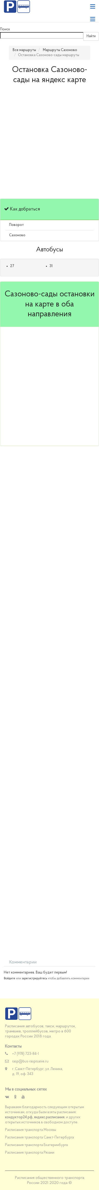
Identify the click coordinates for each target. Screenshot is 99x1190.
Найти (91, 36)
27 (12, 266)
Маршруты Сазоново (60, 50)
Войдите (9, 978)
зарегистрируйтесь (34, 978)
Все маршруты (24, 50)
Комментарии (23, 962)
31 (51, 266)
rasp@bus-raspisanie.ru (30, 1061)
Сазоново (17, 235)
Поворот (16, 225)
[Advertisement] (49, 144)
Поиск (5, 29)
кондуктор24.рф (18, 1117)
